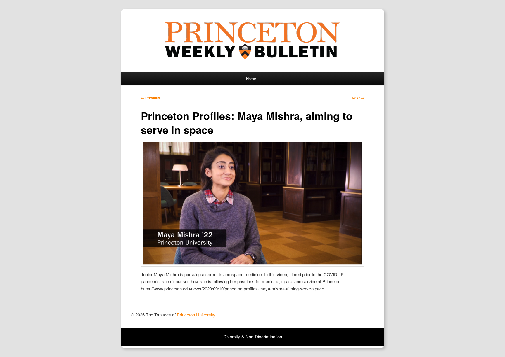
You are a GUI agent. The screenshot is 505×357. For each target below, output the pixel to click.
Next (358, 97)
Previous (150, 97)
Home (251, 78)
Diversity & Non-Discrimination (252, 336)
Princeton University (352, 317)
